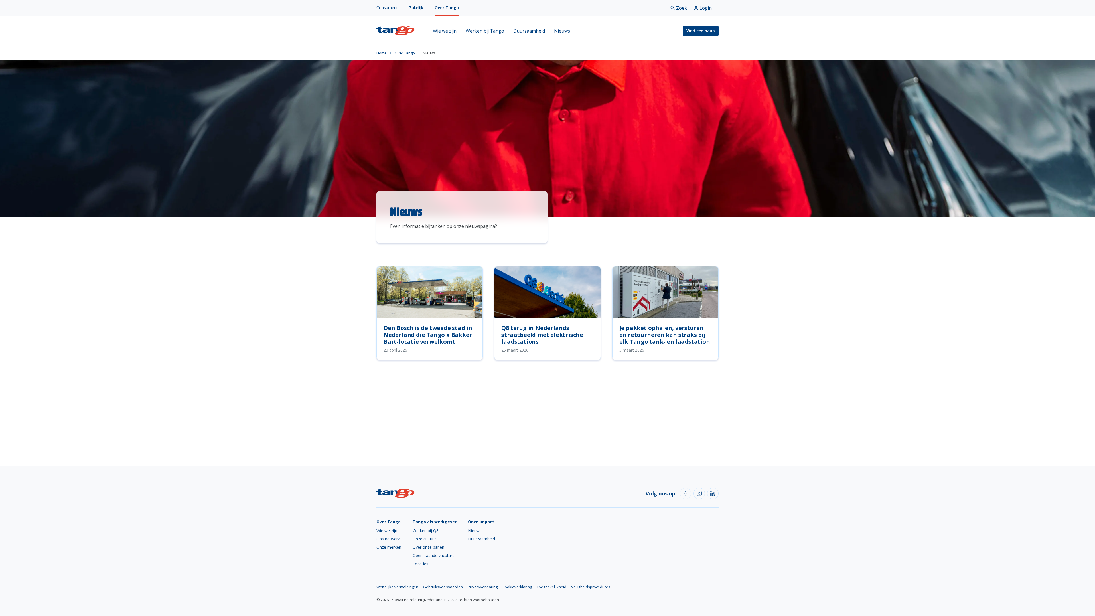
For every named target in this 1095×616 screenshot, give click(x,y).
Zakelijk (416, 7)
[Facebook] (685, 493)
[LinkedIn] (713, 493)
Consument (387, 7)
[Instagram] (699, 493)
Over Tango (447, 7)
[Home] (395, 30)
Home (381, 53)
